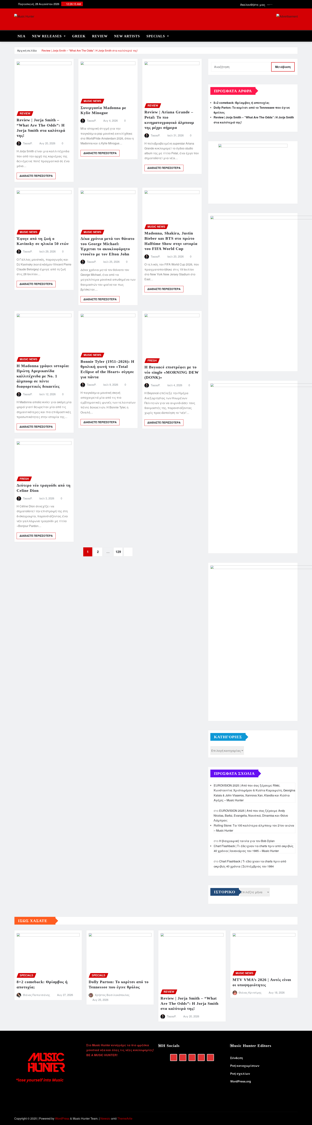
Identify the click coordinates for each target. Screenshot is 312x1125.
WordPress (62, 1118)
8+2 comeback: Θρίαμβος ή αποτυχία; (241, 103)
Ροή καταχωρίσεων (244, 1066)
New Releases (47, 36)
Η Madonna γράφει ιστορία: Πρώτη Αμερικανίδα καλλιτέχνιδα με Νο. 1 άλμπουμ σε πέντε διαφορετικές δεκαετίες (43, 376)
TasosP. (27, 143)
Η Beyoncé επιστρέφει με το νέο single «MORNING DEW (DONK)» (171, 372)
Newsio (105, 1118)
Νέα (21, 36)
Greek (79, 36)
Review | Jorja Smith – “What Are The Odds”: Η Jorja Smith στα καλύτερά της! (90, 50)
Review (100, 36)
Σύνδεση (236, 1058)
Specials (156, 36)
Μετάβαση (283, 67)
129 (118, 551)
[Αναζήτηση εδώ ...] (297, 35)
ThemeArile (124, 1118)
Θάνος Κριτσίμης (250, 992)
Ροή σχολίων (240, 1073)
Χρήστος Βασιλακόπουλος (112, 995)
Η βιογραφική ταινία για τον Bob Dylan (247, 841)
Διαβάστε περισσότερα (36, 176)
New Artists (127, 36)
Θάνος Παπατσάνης (36, 995)
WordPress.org (240, 1081)
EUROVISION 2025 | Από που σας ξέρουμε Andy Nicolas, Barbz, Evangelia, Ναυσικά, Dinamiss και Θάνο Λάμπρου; (251, 815)
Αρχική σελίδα (27, 50)
